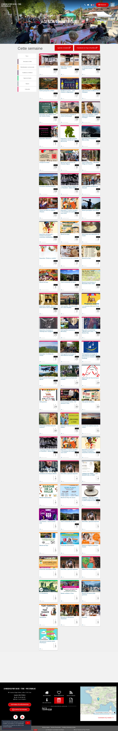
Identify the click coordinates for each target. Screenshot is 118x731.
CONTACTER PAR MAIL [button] (20, 709)
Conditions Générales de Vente (68, 727)
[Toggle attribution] (115, 713)
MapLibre (111, 712)
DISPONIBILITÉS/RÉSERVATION (19, 704)
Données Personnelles (56, 727)
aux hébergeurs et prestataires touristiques (55, 729)
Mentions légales (46, 727)
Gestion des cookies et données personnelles (12, 728)
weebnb (35, 729)
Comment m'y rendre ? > (106, 717)
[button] (48, 65)
